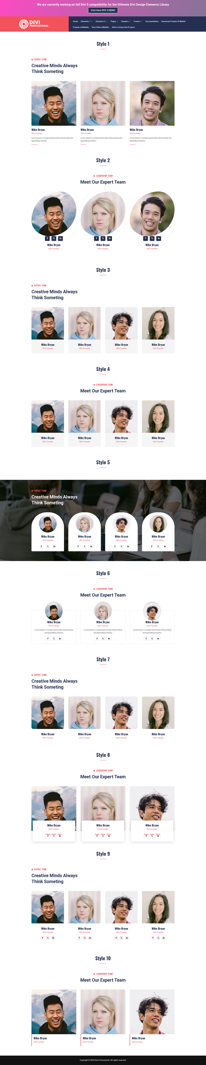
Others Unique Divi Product (123, 27)
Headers (125, 21)
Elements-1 (85, 21)
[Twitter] (55, 103)
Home (75, 21)
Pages (113, 21)
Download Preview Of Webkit (173, 21)
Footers (137, 21)
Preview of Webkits (81, 27)
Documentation (152, 21)
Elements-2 (100, 21)
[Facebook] (49, 103)
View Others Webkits (100, 27)
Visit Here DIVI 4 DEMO (103, 10)
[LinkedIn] (60, 103)
